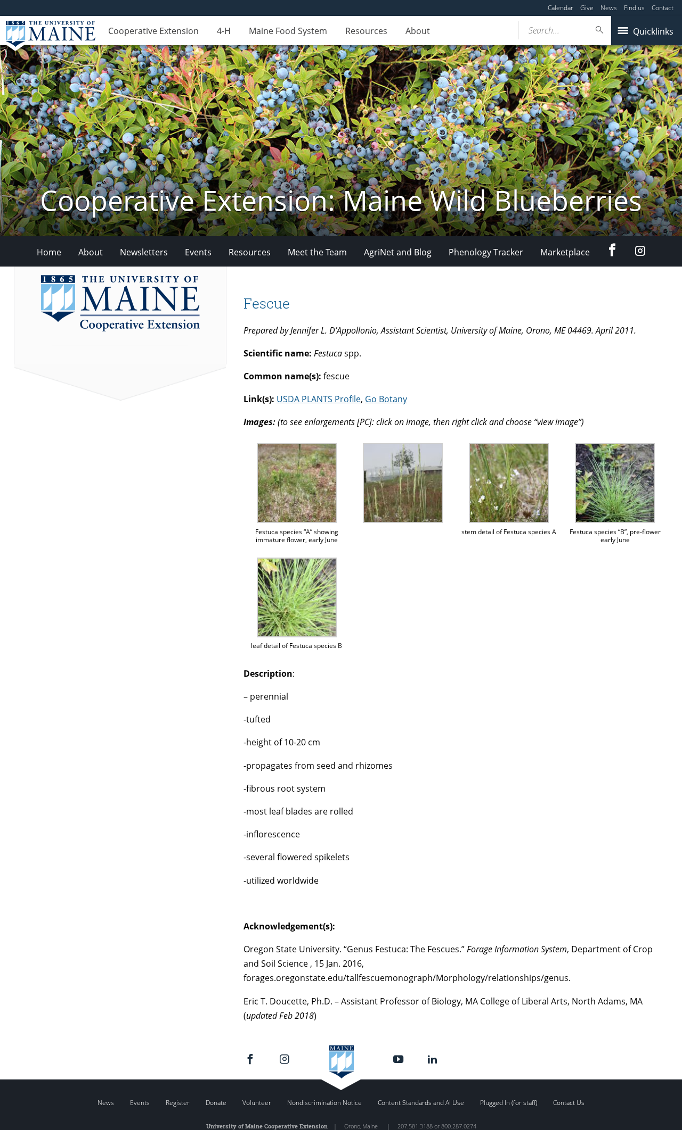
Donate (216, 1102)
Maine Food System (288, 31)
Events (198, 252)
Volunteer (256, 1102)
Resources (366, 31)
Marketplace (565, 252)
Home (49, 252)
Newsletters (144, 252)
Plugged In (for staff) (508, 1102)
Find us (634, 7)
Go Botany (386, 399)
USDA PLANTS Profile (319, 399)
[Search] (600, 30)
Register (178, 1102)
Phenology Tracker (486, 252)
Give (587, 7)
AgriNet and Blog (398, 252)
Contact (662, 7)
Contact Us (568, 1102)
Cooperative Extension (153, 31)
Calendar (560, 7)
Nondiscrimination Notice (324, 1102)
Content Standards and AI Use (421, 1102)
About (417, 31)
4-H (224, 31)
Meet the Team (317, 252)
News (608, 7)
